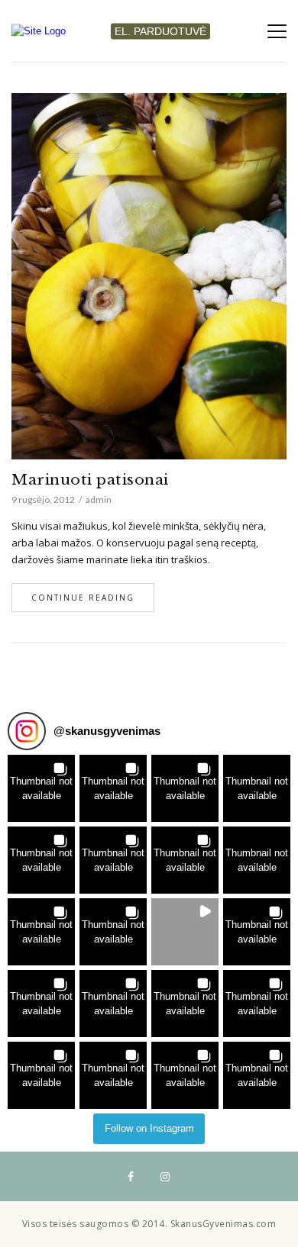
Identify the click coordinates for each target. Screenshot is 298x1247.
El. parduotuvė (160, 30)
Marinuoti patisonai (90, 479)
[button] (41, 788)
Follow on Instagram (149, 1128)
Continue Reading (82, 597)
